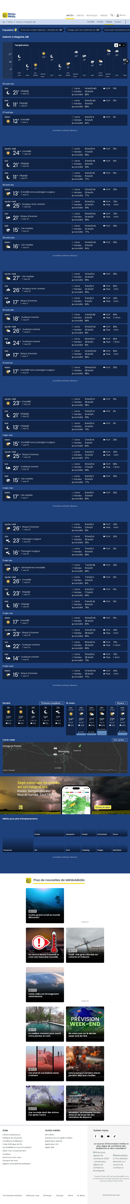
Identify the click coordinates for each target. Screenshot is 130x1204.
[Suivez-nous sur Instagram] (102, 1136)
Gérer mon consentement (14, 1151)
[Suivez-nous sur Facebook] (95, 1136)
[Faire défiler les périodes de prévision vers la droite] (127, 61)
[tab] (116, 45)
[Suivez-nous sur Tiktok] (114, 1136)
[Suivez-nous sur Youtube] (108, 1136)
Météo (10, 22)
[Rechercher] (112, 15)
